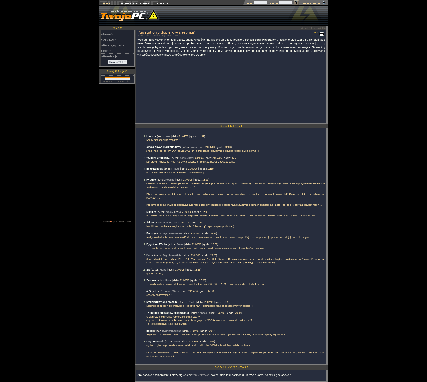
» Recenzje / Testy (112, 45)
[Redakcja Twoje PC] (160, 4)
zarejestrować (200, 375)
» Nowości (107, 34)
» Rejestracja (109, 56)
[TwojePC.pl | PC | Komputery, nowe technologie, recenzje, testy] (107, 4)
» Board (106, 50)
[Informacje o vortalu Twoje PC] (133, 4)
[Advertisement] (247, 16)
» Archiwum (108, 39)
